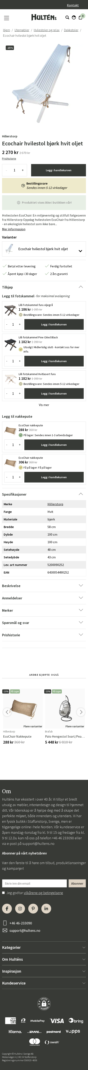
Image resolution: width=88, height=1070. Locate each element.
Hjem (6, 30)
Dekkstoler (71, 30)
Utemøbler (22, 30)
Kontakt (73, 5)
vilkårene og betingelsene (43, 892)
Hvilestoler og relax (47, 30)
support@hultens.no (38, 843)
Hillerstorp (9, 136)
